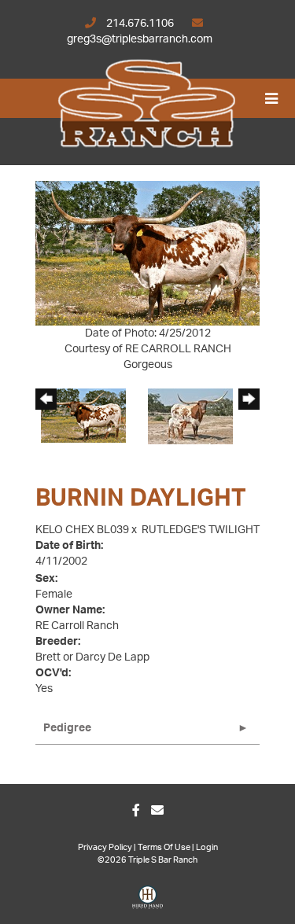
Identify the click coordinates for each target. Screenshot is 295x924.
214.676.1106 (140, 23)
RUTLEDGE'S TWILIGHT (201, 530)
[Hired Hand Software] (147, 902)
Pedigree (67, 728)
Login (207, 847)
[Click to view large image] (147, 253)
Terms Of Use (164, 847)
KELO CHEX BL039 (82, 530)
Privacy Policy (105, 847)
